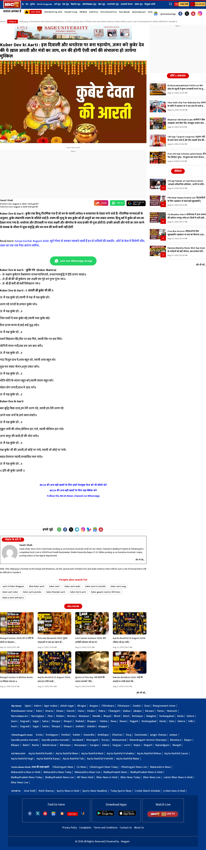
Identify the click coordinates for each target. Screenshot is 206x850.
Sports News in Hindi (68, 791)
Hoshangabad (166, 716)
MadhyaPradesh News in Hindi (146, 772)
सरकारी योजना (127, 4)
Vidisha (103, 721)
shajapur (103, 726)
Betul (126, 716)
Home (2, 21)
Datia (81, 711)
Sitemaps (72, 814)
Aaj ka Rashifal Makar (127, 759)
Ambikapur (103, 735)
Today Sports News (120, 791)
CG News (81, 767)
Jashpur (174, 735)
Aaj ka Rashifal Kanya (48, 759)
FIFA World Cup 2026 (53, 12)
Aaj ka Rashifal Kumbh (40, 753)
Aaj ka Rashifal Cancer (176, 753)
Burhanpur (137, 716)
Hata (171, 721)
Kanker (76, 735)
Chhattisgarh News (62, 767)
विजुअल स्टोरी (150, 4)
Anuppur (93, 706)
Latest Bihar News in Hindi (178, 777)
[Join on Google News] (95, 529)
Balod (26, 745)
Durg (128, 735)
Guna (147, 706)
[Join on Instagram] (83, 529)
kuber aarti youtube (32, 592)
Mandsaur (84, 716)
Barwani (149, 711)
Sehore (190, 716)
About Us (139, 828)
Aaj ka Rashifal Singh (22, 759)
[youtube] (193, 14)
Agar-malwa (50, 706)
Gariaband (77, 740)
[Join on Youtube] (101, 529)
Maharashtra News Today (57, 772)
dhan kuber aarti (36, 586)
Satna (45, 721)
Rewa (113, 721)
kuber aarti (54, 586)
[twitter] (38, 813)
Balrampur (65, 745)
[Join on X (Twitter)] (71, 529)
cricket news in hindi (174, 791)
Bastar (35, 745)
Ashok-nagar (67, 706)
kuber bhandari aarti (56, 592)
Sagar (36, 721)
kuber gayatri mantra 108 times (105, 592)
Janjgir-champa (158, 735)
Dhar (50, 716)
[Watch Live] (163, 817)
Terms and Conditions (105, 828)
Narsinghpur (37, 716)
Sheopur (56, 721)
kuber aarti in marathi (95, 586)
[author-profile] (10, 552)
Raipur (137, 745)
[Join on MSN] (89, 529)
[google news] (155, 14)
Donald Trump (71, 12)
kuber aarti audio (72, 586)
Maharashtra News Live (87, 772)
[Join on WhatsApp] (59, 529)
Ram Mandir (124, 12)
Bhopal (107, 716)
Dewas (59, 711)
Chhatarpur (123, 706)
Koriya (105, 740)
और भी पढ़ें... (140, 559)
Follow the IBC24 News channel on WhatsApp (73, 496)
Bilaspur (15, 745)
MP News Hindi (85, 777)
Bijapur (188, 740)
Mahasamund (119, 740)
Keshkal (65, 735)
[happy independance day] (73, 39)
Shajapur (91, 721)
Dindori (91, 711)
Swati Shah (6, 200)
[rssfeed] (62, 813)
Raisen (123, 721)
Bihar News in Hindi (106, 777)
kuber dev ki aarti (78, 592)
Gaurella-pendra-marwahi (24, 740)
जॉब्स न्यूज (139, 4)
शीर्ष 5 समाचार (178, 75)
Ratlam (60, 716)
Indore (37, 706)
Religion (12, 21)
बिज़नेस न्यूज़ (75, 4)
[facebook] (29, 813)
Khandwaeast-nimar (22, 711)
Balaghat (151, 716)
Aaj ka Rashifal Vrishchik (100, 759)
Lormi (127, 745)
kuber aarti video (10, 592)
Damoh (71, 711)
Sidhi (190, 721)
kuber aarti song (118, 586)
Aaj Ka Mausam (139, 12)
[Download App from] (105, 815)
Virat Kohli (29, 791)
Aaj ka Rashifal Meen (67, 753)
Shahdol (79, 721)
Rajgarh (134, 721)
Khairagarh (92, 740)
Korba (39, 735)
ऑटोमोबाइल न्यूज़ (89, 4)
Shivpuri (68, 721)
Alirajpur (81, 706)
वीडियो (178, 171)
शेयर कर (120, 203)
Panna (160, 711)
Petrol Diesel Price (108, 12)
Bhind (117, 716)
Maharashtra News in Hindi (25, 772)
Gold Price (93, 12)
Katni (39, 711)
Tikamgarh (114, 711)
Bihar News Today (130, 777)
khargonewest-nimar (164, 706)
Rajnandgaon (162, 745)
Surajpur (94, 745)
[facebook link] (180, 14)
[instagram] (200, 13)
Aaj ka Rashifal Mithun (149, 753)
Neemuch (172, 711)
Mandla (96, 716)
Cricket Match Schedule (147, 791)
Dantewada (141, 735)
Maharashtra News (160, 767)
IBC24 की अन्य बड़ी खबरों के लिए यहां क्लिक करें (73, 490)
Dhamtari (117, 735)
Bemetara (175, 740)
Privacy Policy (69, 828)
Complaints (85, 828)
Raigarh (148, 745)
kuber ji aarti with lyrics (13, 597)
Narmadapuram (19, 716)
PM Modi (83, 12)
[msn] (83, 813)
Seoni (14, 721)
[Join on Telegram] (77, 529)
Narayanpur (80, 745)
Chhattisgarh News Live (134, 767)
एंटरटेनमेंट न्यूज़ (113, 4)
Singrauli (24, 721)
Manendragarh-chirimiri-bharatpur (148, 740)
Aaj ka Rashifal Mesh (92, 753)
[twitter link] (187, 14)
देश (27, 4)
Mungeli (177, 745)
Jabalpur (137, 711)
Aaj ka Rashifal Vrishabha (120, 753)
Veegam (125, 841)
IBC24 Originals (44, 4)
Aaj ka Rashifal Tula (73, 759)
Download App (169, 14)
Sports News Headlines (94, 791)
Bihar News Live (151, 777)
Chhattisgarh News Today (103, 767)
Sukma (105, 745)
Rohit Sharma (46, 791)
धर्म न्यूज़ (57, 4)
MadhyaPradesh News (115, 772)
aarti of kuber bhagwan (13, 586)
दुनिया (32, 4)
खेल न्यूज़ (101, 4)
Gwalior (137, 706)
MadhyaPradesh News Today (26, 777)
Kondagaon (52, 735)
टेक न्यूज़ (65, 4)
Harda (180, 716)
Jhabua (126, 711)
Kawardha (89, 735)
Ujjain (28, 706)
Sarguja (116, 745)
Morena (71, 716)
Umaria (49, 711)
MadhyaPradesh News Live (59, 777)
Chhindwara (108, 706)
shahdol (79, 726)
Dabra (101, 711)
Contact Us (126, 828)
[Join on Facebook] (65, 529)
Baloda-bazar (49, 745)
